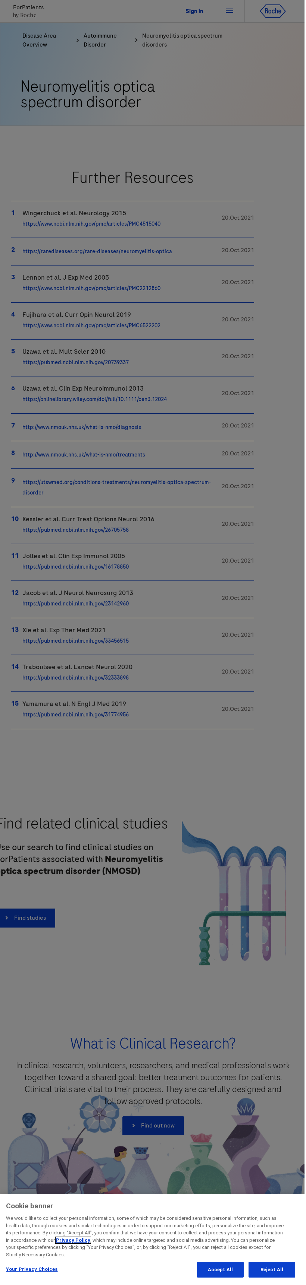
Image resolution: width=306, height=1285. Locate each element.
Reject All (271, 1269)
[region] (153, 1239)
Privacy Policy (73, 1240)
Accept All (220, 1269)
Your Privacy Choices (32, 1269)
